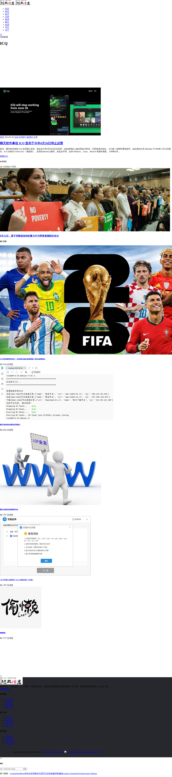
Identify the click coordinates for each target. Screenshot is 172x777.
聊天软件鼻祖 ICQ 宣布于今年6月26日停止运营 (31, 143)
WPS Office (10, 741)
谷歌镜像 (51, 773)
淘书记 (28, 773)
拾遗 (7, 25)
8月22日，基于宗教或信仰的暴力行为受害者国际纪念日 (29, 235)
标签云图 (9, 739)
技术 (7, 14)
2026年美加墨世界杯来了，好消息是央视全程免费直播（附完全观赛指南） (23, 359)
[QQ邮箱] (9, 689)
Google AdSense (90, 773)
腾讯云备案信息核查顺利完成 (9, 509)
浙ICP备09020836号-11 (53, 752)
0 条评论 (29, 137)
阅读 (7, 19)
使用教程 (35, 773)
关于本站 (9, 699)
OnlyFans (79, 773)
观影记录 (9, 723)
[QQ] (4, 689)
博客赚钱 (59, 773)
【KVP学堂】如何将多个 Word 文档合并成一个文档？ (16, 580)
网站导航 (9, 704)
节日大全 (9, 726)
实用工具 (9, 718)
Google (13, 773)
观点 (7, 22)
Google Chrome (69, 773)
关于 (7, 30)
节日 (7, 27)
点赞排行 (9, 736)
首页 (7, 9)
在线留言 (9, 702)
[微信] (6, 689)
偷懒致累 (3, 632)
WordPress (9, 744)
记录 (7, 17)
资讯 (7, 11)
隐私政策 (9, 707)
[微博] (1, 689)
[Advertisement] (75, 66)
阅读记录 (9, 720)
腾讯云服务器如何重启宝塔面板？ (10, 424)
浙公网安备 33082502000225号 (88, 752)
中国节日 (43, 773)
